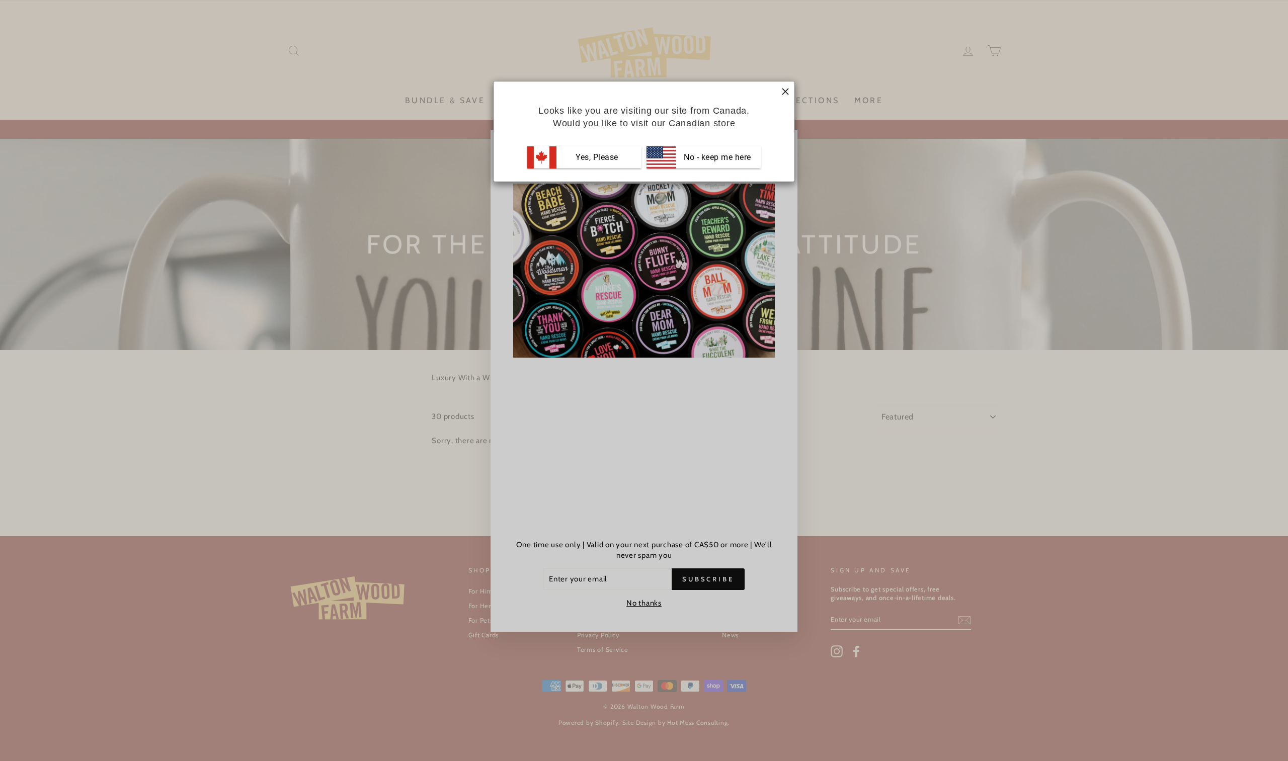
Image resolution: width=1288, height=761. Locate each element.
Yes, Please (597, 157)
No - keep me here (716, 157)
